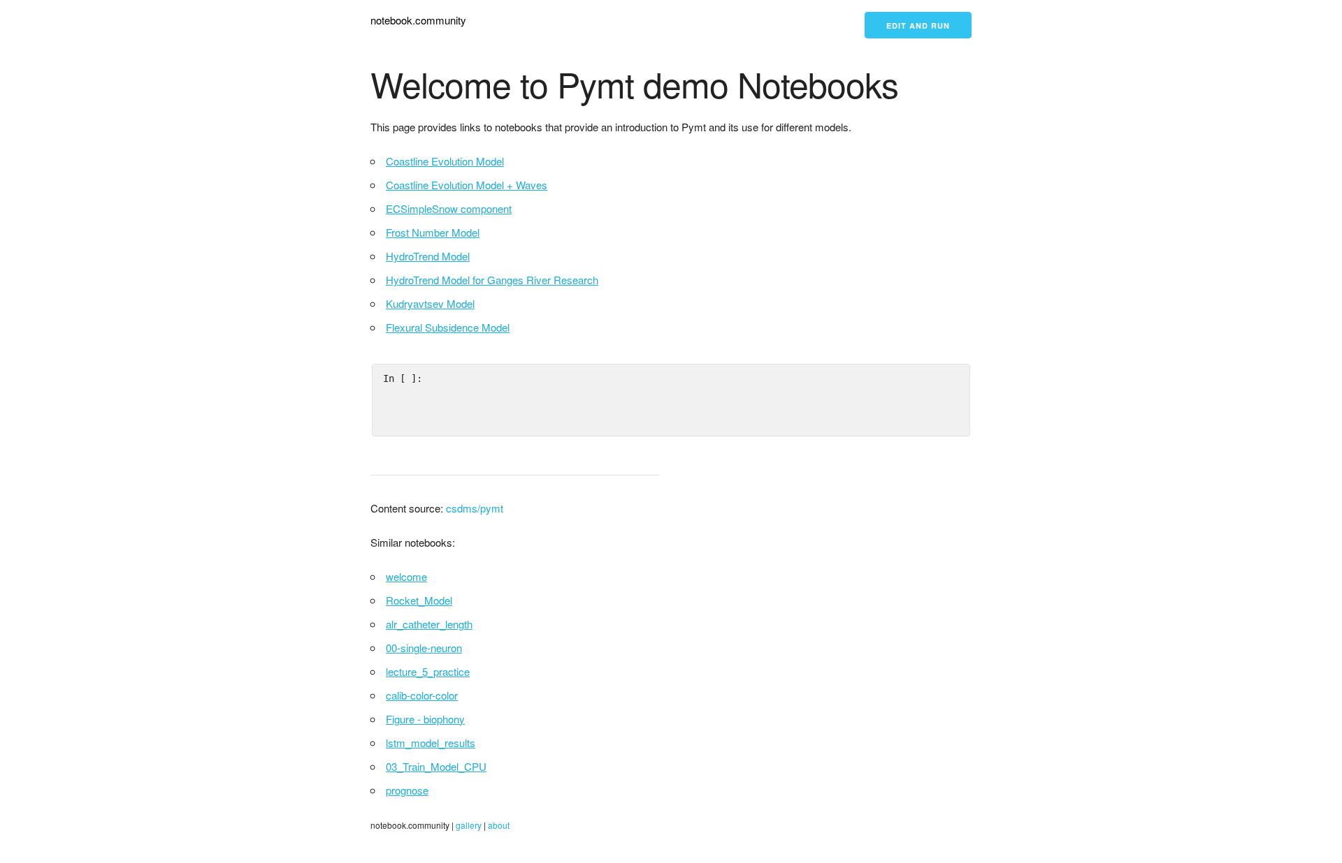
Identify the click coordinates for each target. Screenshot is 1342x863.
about (499, 825)
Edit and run (918, 25)
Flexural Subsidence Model (448, 327)
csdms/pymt (474, 508)
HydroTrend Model (428, 256)
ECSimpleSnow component (449, 208)
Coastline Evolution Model (445, 161)
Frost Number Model (432, 232)
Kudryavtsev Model (430, 303)
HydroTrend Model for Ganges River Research (492, 279)
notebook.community (418, 20)
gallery (469, 825)
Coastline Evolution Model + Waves (466, 184)
